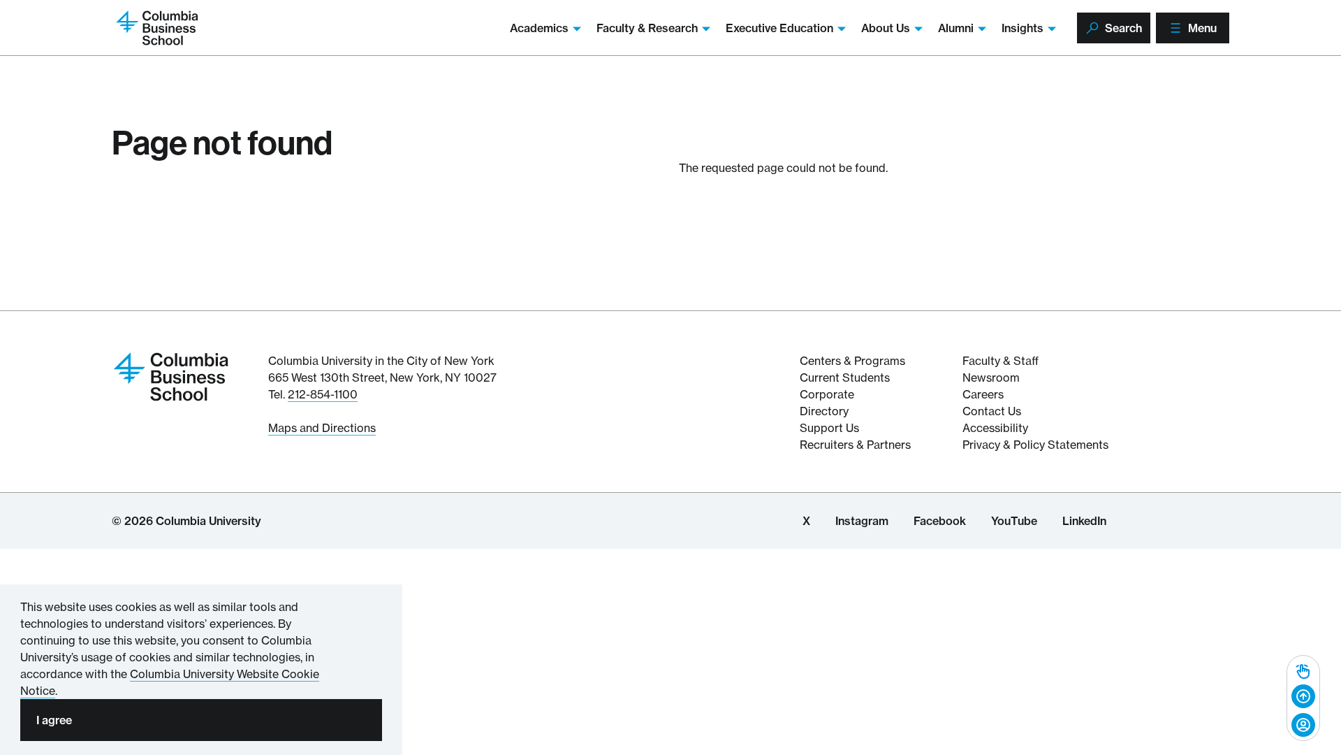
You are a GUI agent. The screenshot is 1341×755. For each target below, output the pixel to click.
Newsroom (991, 377)
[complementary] (1303, 698)
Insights (1022, 28)
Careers (983, 394)
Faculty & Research (647, 28)
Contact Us (991, 411)
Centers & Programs (852, 361)
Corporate (827, 394)
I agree (54, 720)
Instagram (861, 521)
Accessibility (995, 428)
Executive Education (779, 28)
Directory (824, 411)
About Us (885, 28)
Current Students (845, 377)
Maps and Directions (322, 428)
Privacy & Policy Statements (1035, 445)
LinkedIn (1084, 521)
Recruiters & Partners (855, 445)
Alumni (956, 28)
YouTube (1014, 521)
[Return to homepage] (171, 375)
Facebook (940, 521)
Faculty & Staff (1000, 361)
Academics (539, 28)
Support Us (829, 428)
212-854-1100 (323, 394)
